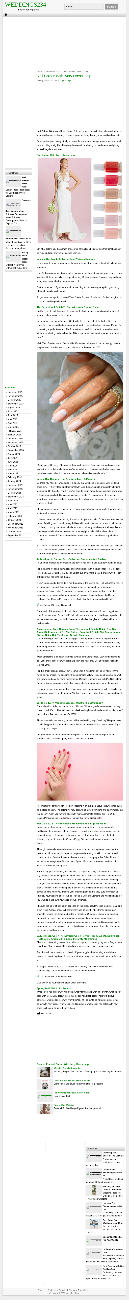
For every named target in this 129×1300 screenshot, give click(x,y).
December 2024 (15, 438)
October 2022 (14, 531)
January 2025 (14, 434)
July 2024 (12, 458)
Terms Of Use (84, 1290)
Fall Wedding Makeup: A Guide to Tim (71, 1093)
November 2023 (15, 489)
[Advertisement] (62, 41)
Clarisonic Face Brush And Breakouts (72, 1080)
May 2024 (12, 465)
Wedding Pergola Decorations (68, 1068)
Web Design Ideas (25, 180)
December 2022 (15, 524)
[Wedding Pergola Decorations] (45, 1076)
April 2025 (12, 423)
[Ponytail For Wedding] (45, 1113)
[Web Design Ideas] (13, 180)
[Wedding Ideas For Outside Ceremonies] (94, 1194)
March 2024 (13, 473)
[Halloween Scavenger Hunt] (94, 1251)
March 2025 (13, 427)
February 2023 (15, 516)
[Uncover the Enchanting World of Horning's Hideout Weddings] (94, 1205)
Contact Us (52, 1290)
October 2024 (14, 446)
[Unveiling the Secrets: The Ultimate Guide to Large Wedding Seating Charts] (94, 1155)
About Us (42, 1290)
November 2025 (15, 396)
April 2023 (12, 508)
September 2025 (16, 403)
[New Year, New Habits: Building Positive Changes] (94, 1268)
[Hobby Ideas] (13, 255)
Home (39, 71)
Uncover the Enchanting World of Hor (112, 1206)
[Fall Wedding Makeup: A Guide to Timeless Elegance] (45, 1095)
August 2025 (14, 407)
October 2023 (14, 493)
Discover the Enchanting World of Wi (112, 1172)
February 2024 (15, 477)
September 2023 (16, 496)
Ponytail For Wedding (64, 1105)
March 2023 (13, 512)
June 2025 (13, 415)
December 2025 (15, 392)
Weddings (50, 71)
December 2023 (15, 485)
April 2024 (12, 469)
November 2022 (15, 527)
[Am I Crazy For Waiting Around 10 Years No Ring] (94, 1228)
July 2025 (12, 411)
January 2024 (14, 481)
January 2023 (14, 520)
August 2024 (14, 454)
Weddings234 (25, 4)
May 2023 (12, 504)
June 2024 (13, 462)
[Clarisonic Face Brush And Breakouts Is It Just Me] (45, 1088)
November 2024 (15, 442)
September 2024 (16, 450)
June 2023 (13, 500)
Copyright (63, 1290)
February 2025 (15, 431)
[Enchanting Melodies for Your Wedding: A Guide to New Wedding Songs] (94, 1239)
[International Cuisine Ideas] (13, 230)
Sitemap (73, 1290)
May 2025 (12, 419)
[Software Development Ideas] (13, 205)
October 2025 (14, 400)
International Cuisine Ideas (18, 239)
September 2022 (16, 535)
